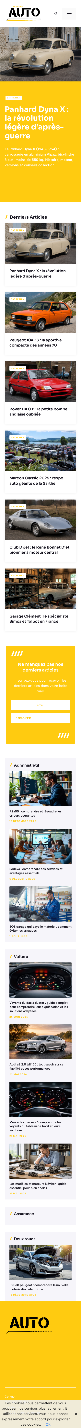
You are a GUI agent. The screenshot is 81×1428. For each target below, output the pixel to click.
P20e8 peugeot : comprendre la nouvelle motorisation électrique (38, 1287)
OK (48, 1424)
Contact (10, 1396)
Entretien (13, 97)
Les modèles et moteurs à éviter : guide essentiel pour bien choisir (37, 1186)
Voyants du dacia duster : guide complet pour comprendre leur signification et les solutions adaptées (38, 1007)
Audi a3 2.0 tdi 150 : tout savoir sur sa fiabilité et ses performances (36, 1066)
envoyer (23, 718)
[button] (56, 14)
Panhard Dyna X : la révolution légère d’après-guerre (37, 123)
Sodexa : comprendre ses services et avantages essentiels (36, 871)
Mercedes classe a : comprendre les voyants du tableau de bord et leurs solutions (35, 1126)
